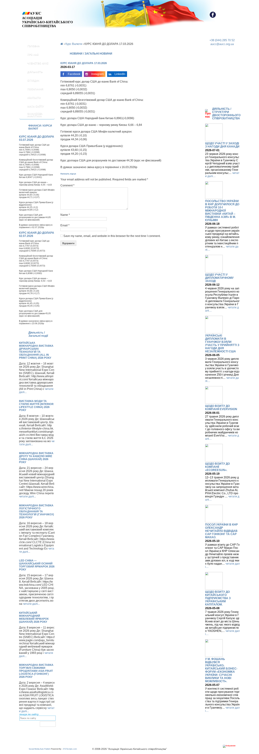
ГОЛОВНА (33, 46)
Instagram (97, 74)
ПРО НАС (33, 54)
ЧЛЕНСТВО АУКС (37, 63)
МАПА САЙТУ (35, 106)
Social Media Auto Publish (39, 749)
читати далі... (27, 496)
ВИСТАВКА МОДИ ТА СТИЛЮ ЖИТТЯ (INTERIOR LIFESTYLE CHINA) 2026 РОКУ (36, 405)
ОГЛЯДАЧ (33, 80)
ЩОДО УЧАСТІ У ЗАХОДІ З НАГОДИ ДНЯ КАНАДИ (222, 145)
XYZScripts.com (70, 749)
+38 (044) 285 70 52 (222, 40)
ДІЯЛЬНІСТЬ (35, 71)
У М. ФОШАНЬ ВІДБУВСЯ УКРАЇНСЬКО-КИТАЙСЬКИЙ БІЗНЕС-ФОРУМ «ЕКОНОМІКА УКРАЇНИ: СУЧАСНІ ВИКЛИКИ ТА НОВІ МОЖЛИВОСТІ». (221, 670)
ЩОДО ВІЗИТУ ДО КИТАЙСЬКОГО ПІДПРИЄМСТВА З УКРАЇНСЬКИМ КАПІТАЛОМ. (218, 598)
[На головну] (47, 13)
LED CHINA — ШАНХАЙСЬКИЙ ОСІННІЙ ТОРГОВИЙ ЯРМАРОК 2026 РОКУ (36, 565)
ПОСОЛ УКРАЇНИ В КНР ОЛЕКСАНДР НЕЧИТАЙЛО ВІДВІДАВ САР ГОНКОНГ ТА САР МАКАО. (221, 531)
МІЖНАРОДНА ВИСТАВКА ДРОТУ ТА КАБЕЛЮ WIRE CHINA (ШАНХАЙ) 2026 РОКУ (36, 458)
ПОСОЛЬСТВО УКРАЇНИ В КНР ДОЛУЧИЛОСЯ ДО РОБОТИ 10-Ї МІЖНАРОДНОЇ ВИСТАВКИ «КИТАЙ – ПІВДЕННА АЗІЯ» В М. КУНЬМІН (222, 211)
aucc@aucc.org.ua (222, 44)
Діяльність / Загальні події (38, 334)
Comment (67, 185)
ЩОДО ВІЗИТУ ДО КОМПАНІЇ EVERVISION (221, 407)
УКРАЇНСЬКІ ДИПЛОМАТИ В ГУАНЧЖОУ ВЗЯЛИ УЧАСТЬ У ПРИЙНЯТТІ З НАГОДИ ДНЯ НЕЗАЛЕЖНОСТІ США (222, 343)
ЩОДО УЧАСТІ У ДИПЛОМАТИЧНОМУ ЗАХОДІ (219, 277)
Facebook (74, 74)
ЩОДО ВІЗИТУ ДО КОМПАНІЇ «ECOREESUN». (217, 467)
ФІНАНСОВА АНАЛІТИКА (34, 114)
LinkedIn (120, 74)
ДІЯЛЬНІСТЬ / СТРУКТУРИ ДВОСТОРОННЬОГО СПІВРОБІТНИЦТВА (226, 113)
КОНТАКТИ (34, 97)
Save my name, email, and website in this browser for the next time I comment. (112, 235)
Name (65, 214)
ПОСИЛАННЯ (35, 89)
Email (64, 225)
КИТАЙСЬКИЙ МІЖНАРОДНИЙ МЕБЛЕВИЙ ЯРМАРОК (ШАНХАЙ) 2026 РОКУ (34, 617)
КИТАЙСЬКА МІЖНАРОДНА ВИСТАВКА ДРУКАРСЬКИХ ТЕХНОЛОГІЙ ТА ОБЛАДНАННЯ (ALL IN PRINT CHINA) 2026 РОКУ (36, 350)
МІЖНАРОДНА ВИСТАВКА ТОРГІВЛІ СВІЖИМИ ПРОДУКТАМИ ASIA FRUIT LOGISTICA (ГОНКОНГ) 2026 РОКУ (36, 670)
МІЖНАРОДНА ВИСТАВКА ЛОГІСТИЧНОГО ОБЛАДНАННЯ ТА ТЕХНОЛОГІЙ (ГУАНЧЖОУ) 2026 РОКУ (36, 511)
